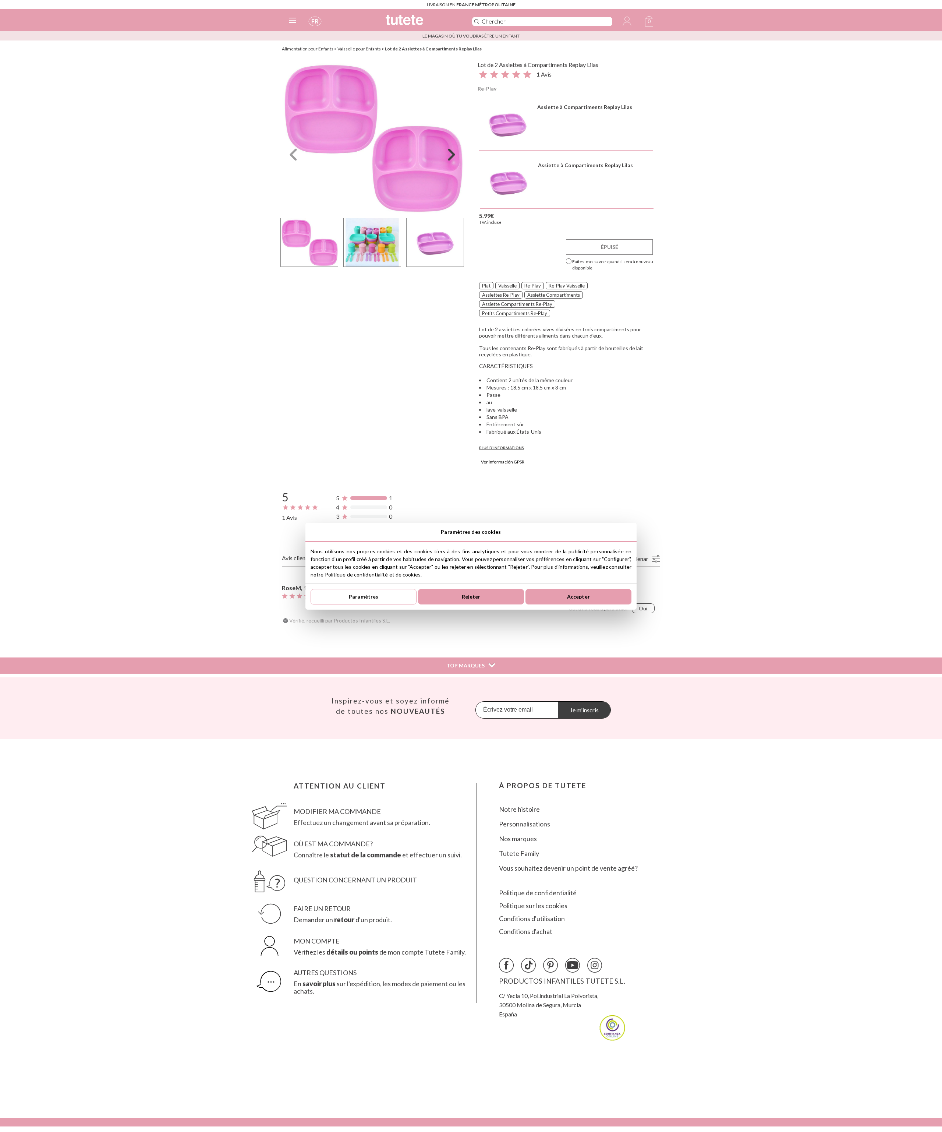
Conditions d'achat (525, 931)
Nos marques (518, 839)
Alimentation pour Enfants (307, 49)
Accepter (578, 596)
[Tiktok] (528, 965)
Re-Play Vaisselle (567, 286)
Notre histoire (519, 809)
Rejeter (471, 596)
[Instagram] (594, 965)
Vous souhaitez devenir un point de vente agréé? (568, 868)
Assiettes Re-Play (501, 295)
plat (486, 286)
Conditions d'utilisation (532, 918)
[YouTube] (572, 965)
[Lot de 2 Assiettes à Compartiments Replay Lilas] (372, 137)
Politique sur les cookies (533, 906)
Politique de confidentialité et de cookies (373, 574)
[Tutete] (421, 23)
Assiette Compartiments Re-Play (517, 304)
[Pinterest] (550, 965)
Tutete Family (519, 853)
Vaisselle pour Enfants (359, 49)
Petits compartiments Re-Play (514, 313)
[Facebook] (506, 965)
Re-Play (487, 88)
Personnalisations (524, 824)
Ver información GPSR (502, 462)
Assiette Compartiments (553, 295)
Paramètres (363, 596)
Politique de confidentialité (538, 893)
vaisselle (507, 286)
